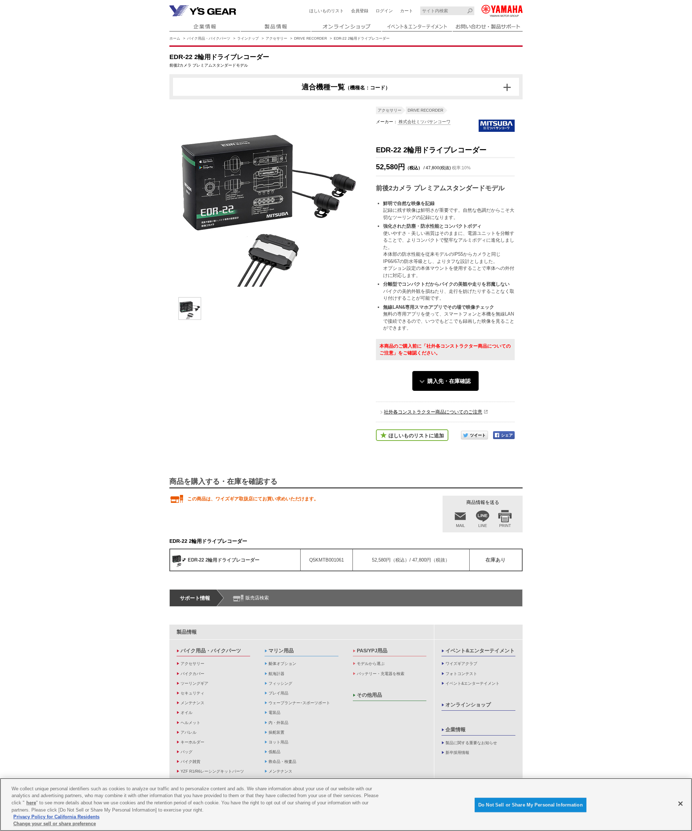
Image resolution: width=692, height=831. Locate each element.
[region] (346, 804)
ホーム (174, 38)
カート (406, 10)
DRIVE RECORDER (310, 38)
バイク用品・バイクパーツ (208, 38)
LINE (482, 525)
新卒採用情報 (457, 752)
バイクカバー (192, 673)
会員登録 (359, 10)
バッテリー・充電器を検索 (380, 673)
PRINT (505, 525)
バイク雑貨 (190, 761)
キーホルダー (192, 742)
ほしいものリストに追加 (416, 435)
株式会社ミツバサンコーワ (424, 121)
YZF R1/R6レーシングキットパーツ (212, 771)
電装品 (274, 712)
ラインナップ (248, 38)
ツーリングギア (194, 683)
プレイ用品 (278, 693)
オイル (186, 712)
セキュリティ (192, 693)
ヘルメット (190, 722)
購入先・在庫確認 (449, 381)
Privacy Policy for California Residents (56, 816)
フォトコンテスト (461, 673)
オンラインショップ (468, 704)
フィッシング (280, 683)
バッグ (186, 752)
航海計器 (276, 673)
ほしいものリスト (326, 10)
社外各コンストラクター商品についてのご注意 (433, 412)
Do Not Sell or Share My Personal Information (530, 805)
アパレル (188, 732)
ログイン (384, 10)
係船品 (274, 752)
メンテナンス (192, 703)
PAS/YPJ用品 (372, 650)
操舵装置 (276, 732)
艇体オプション (282, 663)
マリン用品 (281, 650)
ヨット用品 (278, 742)
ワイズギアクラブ (461, 663)
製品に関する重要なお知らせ (471, 743)
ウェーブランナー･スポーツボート (299, 703)
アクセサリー (276, 38)
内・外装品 (278, 722)
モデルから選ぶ (371, 663)
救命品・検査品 (282, 761)
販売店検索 (257, 597)
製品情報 (187, 632)
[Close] (680, 804)
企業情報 (455, 729)
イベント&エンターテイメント (480, 650)
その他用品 (369, 695)
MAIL (460, 525)
